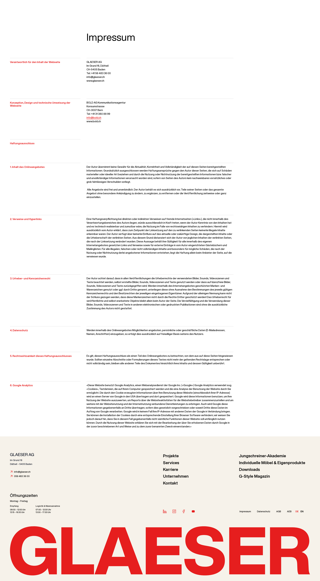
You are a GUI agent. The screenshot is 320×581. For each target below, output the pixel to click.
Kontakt (170, 483)
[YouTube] (193, 511)
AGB (278, 511)
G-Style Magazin (254, 476)
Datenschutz (263, 511)
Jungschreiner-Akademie (262, 456)
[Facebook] (184, 511)
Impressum (245, 511)
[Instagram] (174, 511)
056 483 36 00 (22, 476)
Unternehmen (176, 476)
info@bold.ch (93, 117)
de (297, 511)
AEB (289, 511)
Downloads (249, 469)
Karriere (170, 469)
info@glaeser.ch (22, 472)
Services (171, 463)
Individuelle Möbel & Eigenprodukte (272, 463)
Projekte (171, 456)
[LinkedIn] (164, 511)
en (302, 511)
